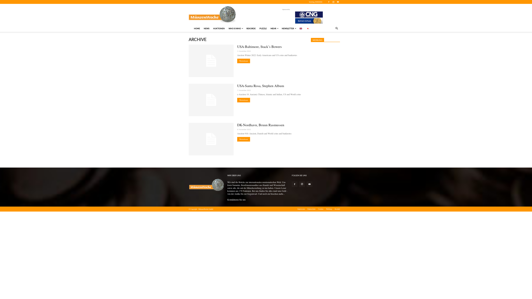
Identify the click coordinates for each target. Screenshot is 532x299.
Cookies (320, 209)
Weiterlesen (243, 61)
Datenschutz (311, 209)
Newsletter (288, 28)
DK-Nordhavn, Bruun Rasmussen (260, 125)
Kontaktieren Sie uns (236, 199)
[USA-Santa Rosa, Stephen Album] (211, 100)
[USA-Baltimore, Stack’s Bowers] (211, 61)
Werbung (329, 209)
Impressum (301, 209)
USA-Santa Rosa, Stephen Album (260, 85)
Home (197, 28)
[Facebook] (329, 2)
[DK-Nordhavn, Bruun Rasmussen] (211, 139)
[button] (336, 28)
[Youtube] (338, 2)
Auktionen (219, 28)
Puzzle (263, 28)
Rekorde (251, 28)
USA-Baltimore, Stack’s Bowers (259, 46)
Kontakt (337, 209)
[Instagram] (333, 2)
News (206, 28)
